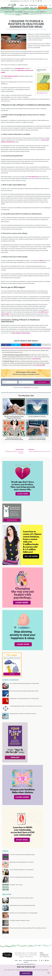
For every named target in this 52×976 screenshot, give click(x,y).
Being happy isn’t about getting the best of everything (21, 862)
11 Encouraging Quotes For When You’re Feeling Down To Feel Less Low (26, 706)
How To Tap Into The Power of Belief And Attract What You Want (24, 691)
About (26, 5)
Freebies (22, 5)
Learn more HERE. (40, 365)
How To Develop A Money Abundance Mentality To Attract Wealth (24, 683)
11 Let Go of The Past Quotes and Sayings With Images (22, 854)
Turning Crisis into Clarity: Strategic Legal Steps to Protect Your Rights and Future (28, 928)
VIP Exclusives (42, 7)
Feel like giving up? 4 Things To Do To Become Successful (23, 713)
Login (35, 7)
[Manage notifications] (49, 973)
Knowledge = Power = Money (16, 884)
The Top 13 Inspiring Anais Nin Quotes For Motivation (22, 877)
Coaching (40, 5)
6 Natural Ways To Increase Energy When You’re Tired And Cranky (24, 698)
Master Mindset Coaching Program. (21, 333)
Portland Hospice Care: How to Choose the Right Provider (22, 905)
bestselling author (19, 68)
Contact (26, 962)
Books (45, 5)
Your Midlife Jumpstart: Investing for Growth (19, 920)
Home (16, 960)
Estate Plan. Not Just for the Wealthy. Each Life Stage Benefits (23, 913)
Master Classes (33, 5)
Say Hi (31, 7)
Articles (27, 7)
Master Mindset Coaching (10, 76)
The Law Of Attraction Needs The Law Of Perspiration (22, 869)
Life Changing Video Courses (30, 960)
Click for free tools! (42, 382)
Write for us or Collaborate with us (26, 964)
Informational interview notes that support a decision (21, 898)
